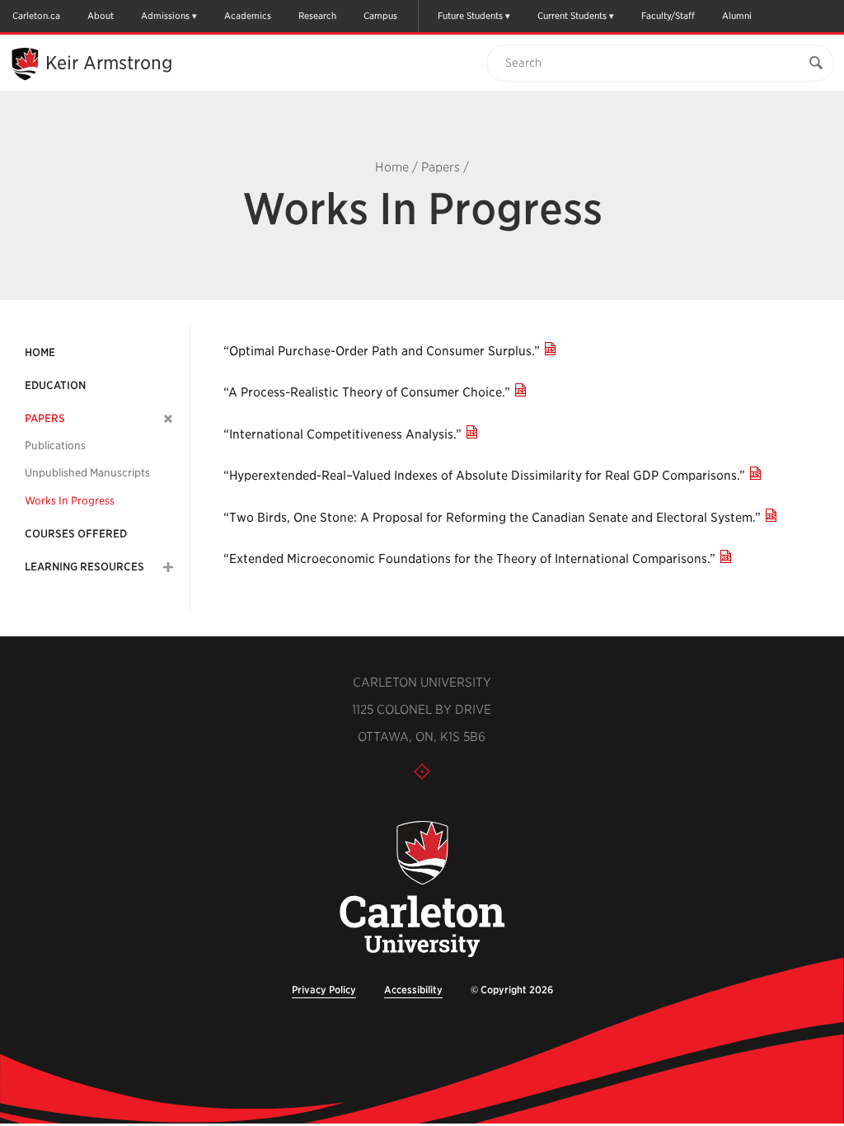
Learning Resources (84, 567)
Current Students (572, 15)
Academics (247, 15)
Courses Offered (76, 534)
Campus (380, 15)
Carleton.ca (36, 15)
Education (55, 385)
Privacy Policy (324, 989)
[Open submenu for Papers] (169, 418)
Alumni (737, 15)
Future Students (470, 15)
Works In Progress (70, 501)
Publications (55, 445)
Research (317, 15)
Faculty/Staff (668, 15)
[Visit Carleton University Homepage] (421, 890)
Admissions (165, 15)
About (100, 15)
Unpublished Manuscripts (87, 473)
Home (392, 167)
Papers (440, 167)
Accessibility (413, 989)
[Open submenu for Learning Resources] (168, 567)
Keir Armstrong (108, 62)
